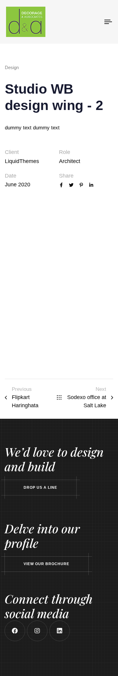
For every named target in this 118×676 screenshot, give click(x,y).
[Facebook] (15, 631)
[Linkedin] (59, 631)
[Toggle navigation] (94, 22)
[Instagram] (37, 631)
